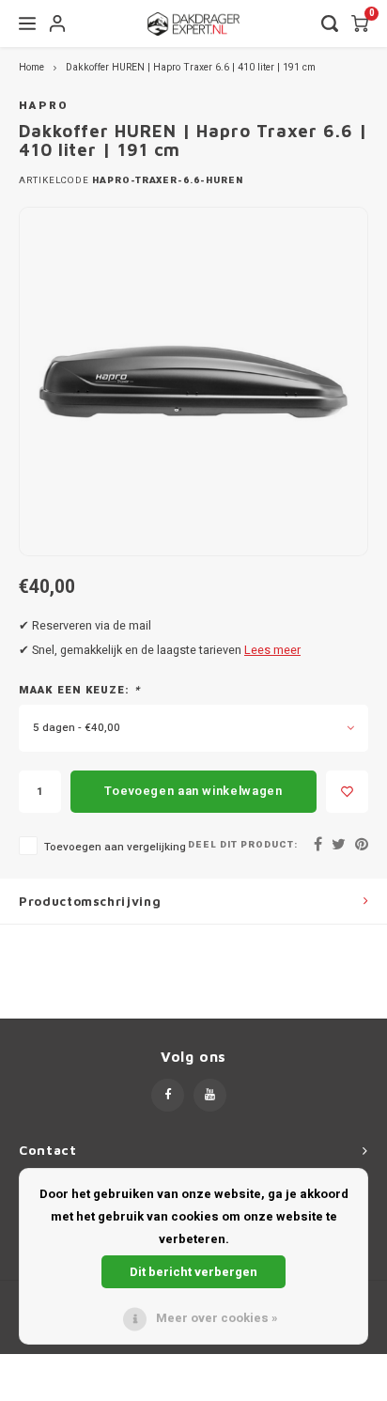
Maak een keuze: (79, 690)
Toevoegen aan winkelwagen (193, 791)
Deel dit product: (243, 845)
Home (31, 67)
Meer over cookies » (217, 1318)
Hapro (44, 106)
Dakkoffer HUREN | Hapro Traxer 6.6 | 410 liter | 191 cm (191, 67)
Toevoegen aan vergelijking (115, 847)
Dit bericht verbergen (193, 1272)
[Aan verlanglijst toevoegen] (347, 792)
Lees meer (272, 650)
